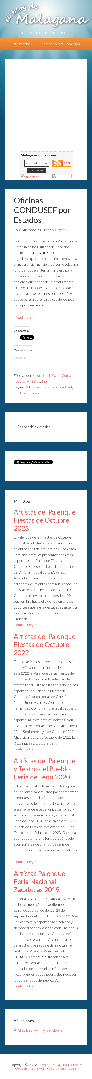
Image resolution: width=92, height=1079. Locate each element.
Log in (72, 1068)
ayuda (52, 387)
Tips (45, 381)
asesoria (40, 387)
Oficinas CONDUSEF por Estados (42, 209)
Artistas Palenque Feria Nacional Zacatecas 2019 (39, 881)
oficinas (33, 393)
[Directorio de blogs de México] (38, 1030)
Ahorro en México (46, 375)
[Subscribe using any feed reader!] (30, 177)
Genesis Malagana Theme (58, 1064)
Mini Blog (33, 381)
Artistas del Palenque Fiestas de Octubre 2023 (44, 520)
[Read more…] (24, 317)
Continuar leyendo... (29, 624)
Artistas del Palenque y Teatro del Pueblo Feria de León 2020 (44, 769)
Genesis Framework (30, 1068)
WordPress (57, 1068)
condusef (65, 387)
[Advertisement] (46, 105)
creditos (20, 393)
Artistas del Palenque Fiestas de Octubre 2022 (44, 644)
